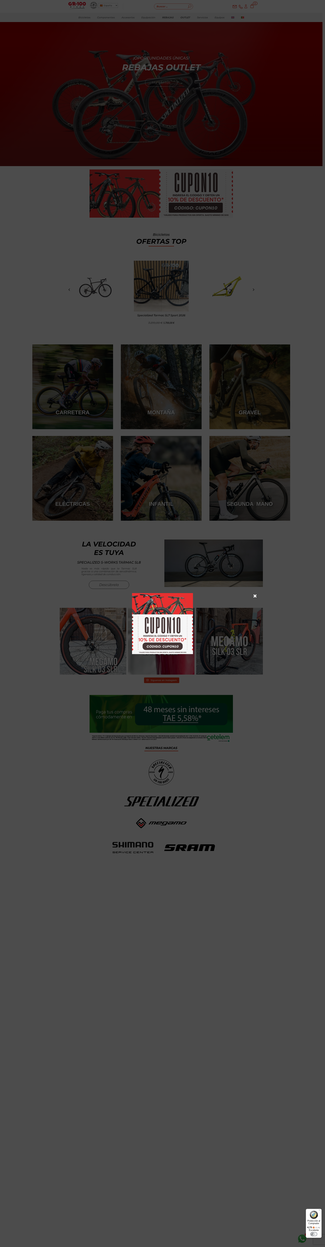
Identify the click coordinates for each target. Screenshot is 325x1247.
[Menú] (320, 1211)
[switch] (313, 1234)
